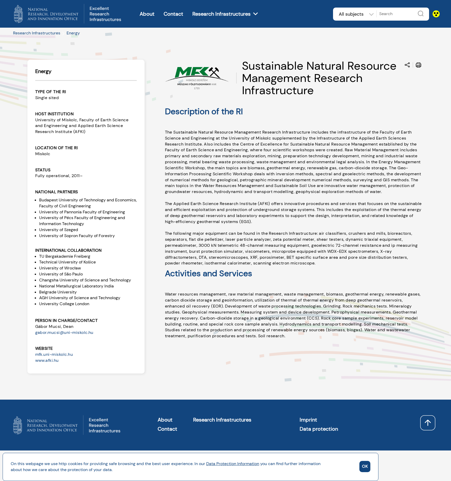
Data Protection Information (232, 463)
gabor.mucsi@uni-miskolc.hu (64, 332)
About (147, 13)
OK (365, 466)
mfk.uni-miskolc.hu (54, 354)
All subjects (351, 14)
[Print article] (420, 66)
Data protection (319, 428)
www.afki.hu (47, 360)
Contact (173, 13)
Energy (73, 33)
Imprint (308, 419)
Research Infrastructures (221, 13)
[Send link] (409, 66)
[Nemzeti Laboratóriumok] (68, 9)
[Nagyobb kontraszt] (434, 8)
